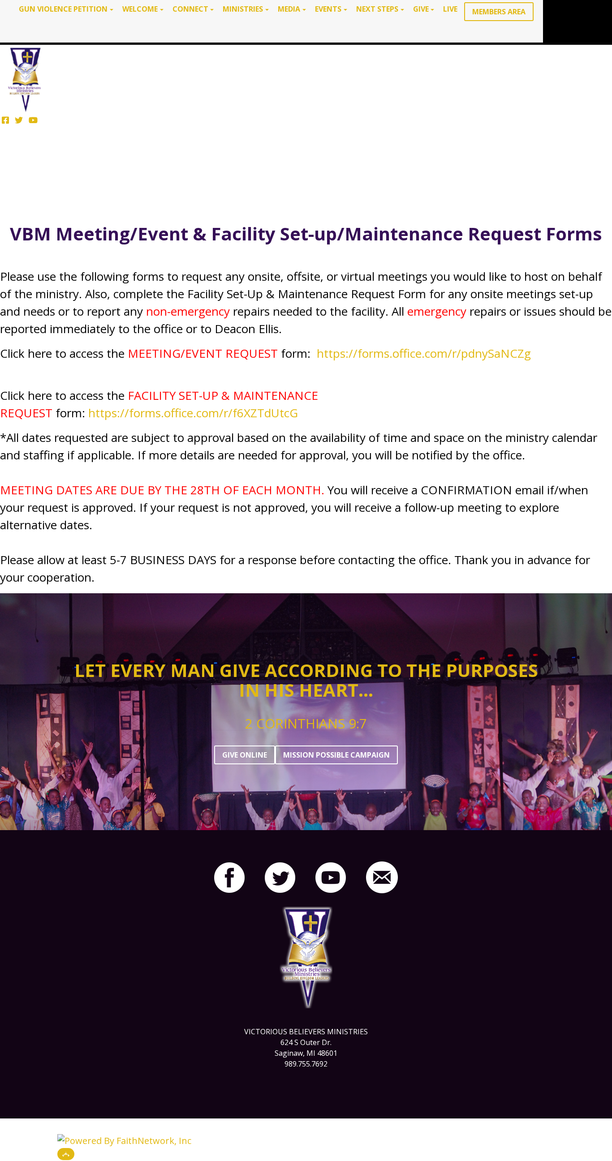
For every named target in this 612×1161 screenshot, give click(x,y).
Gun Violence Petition (63, 9)
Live (450, 9)
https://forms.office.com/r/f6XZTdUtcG (193, 413)
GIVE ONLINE (244, 755)
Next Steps (377, 9)
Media (289, 9)
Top (65, 1154)
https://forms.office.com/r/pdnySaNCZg (424, 353)
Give (421, 9)
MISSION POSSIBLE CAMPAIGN (336, 755)
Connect (190, 9)
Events (328, 9)
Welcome (140, 9)
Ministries (243, 9)
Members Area (499, 12)
